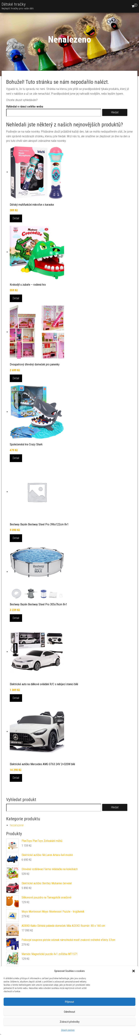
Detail (16, 218)
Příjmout (69, 1001)
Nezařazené (17, 825)
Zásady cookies (68, 1030)
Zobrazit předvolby (69, 1021)
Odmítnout (69, 1011)
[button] (133, 971)
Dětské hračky (14, 4)
